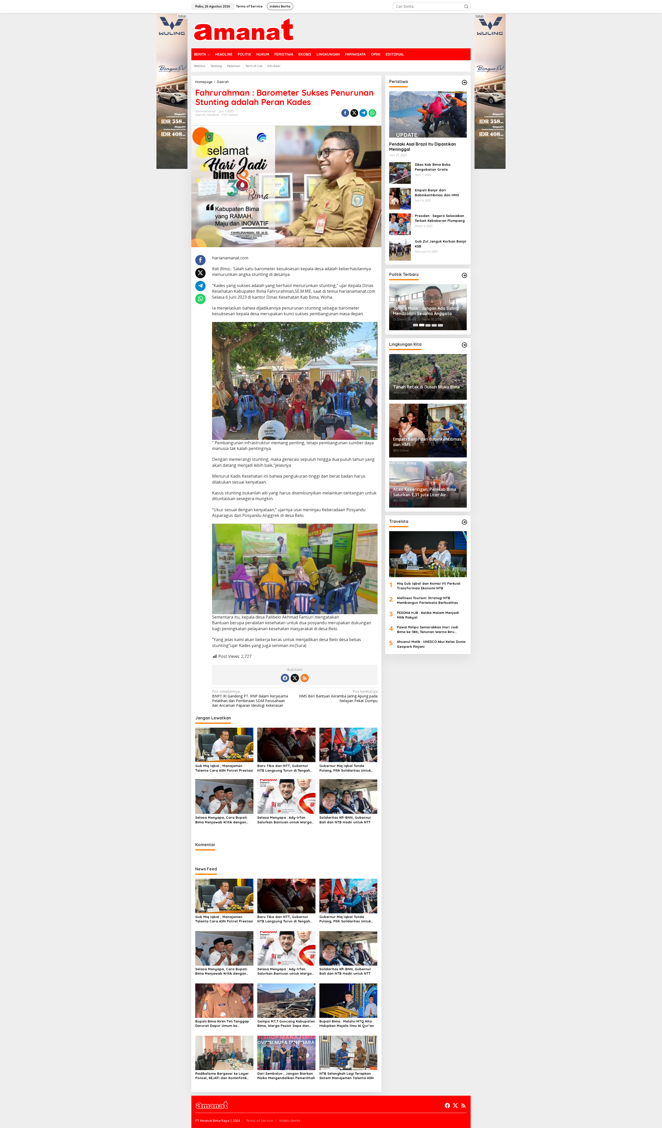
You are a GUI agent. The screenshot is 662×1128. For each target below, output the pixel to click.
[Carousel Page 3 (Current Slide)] (428, 325)
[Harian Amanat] (243, 30)
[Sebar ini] (345, 113)
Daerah (200, 115)
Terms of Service (259, 1120)
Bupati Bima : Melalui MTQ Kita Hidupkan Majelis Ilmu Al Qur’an (346, 1023)
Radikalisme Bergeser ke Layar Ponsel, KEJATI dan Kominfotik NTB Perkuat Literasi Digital (222, 1075)
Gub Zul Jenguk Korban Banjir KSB (441, 243)
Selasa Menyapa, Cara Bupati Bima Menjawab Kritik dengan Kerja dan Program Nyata (221, 819)
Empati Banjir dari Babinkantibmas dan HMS (437, 192)
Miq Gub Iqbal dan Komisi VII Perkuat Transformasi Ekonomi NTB (429, 585)
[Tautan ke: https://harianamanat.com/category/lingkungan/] (464, 345)
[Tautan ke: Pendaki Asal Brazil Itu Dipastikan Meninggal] (428, 114)
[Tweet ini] (354, 113)
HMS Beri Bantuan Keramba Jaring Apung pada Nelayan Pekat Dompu (338, 696)
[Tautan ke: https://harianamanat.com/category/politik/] (464, 275)
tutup (182, 16)
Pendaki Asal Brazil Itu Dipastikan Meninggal (422, 146)
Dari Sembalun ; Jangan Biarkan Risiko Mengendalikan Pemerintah (286, 1075)
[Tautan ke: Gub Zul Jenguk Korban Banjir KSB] (400, 249)
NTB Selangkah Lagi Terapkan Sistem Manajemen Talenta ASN (346, 1075)
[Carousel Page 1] (415, 325)
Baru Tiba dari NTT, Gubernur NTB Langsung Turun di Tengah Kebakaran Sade (283, 768)
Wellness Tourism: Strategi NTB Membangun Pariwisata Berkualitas (427, 600)
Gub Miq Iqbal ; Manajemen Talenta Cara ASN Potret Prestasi (224, 768)
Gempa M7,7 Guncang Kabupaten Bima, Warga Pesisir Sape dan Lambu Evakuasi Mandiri (286, 1023)
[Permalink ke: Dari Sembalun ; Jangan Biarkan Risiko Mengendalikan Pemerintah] (286, 1052)
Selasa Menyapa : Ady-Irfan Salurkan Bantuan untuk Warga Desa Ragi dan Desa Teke (284, 819)
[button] (466, 6)
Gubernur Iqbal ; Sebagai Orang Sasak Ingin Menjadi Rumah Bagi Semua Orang (425, 311)
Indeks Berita (289, 1120)
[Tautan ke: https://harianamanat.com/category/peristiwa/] (464, 82)
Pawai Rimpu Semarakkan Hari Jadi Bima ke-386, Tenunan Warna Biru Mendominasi (427, 629)
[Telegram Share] (363, 113)
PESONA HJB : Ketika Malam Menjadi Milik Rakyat (428, 614)
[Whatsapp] (372, 113)
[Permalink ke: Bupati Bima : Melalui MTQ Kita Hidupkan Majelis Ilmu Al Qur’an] (348, 1000)
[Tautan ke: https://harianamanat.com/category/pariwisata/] (464, 522)
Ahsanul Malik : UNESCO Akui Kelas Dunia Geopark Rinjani (431, 644)
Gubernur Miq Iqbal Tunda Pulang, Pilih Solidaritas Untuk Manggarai (345, 768)
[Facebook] (285, 678)
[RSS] (304, 678)
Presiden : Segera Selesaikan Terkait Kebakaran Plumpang (440, 218)
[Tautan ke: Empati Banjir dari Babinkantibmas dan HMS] (400, 198)
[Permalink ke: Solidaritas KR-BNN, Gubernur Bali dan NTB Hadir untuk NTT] (348, 796)
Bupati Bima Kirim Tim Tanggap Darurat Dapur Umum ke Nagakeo (222, 1023)
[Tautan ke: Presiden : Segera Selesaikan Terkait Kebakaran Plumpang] (400, 223)
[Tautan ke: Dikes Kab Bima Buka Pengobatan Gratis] (400, 172)
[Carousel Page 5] (440, 325)
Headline (213, 115)
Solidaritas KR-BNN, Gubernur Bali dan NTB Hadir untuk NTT (345, 819)
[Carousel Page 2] (421, 325)
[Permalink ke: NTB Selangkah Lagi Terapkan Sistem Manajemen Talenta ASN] (348, 1052)
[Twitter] (295, 678)
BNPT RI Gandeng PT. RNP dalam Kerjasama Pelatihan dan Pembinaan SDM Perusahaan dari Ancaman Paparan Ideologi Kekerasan (250, 698)
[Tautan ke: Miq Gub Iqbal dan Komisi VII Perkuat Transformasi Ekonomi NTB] (428, 554)
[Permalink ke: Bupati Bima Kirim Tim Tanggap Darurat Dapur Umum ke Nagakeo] (224, 1000)
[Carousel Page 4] (434, 325)
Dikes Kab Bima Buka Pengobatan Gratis (432, 166)
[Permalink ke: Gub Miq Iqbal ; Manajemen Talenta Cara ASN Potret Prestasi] (224, 744)
